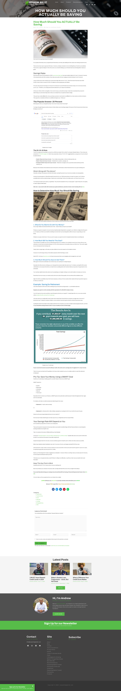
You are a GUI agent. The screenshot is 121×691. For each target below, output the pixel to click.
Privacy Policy (51, 649)
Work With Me (51, 660)
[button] (53, 489)
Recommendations (78, 2)
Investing (38, 501)
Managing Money (39, 502)
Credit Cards (39, 494)
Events (49, 651)
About (62, 2)
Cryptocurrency (39, 495)
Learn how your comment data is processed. (60, 545)
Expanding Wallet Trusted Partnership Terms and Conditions (54, 666)
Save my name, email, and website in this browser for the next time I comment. (52, 539)
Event (37, 497)
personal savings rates (57, 75)
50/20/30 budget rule (43, 153)
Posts (86, 2)
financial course (46, 256)
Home (56, 2)
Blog (48, 643)
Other (37, 504)
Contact (93, 2)
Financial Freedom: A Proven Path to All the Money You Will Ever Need (52, 435)
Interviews (38, 499)
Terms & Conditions (52, 647)
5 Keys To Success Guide (54, 653)
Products (68, 2)
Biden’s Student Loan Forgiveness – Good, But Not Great (59, 579)
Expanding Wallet (61, 603)
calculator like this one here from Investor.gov (45, 295)
